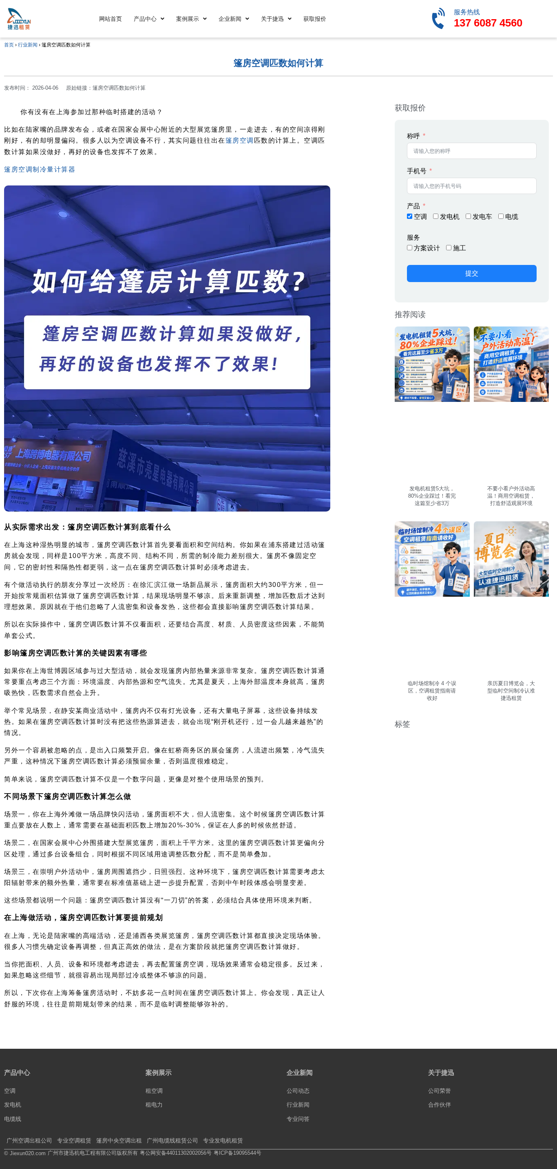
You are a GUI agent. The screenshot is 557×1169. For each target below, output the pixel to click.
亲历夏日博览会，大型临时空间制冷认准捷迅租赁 (511, 690)
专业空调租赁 (74, 1140)
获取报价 (314, 18)
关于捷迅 (272, 18)
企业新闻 (230, 18)
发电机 (12, 1104)
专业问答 (298, 1119)
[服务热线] (440, 19)
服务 (413, 237)
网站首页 (110, 18)
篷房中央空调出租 (119, 1140)
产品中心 (145, 18)
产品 (413, 206)
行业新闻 (28, 45)
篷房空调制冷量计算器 (39, 169)
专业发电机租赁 (223, 1140)
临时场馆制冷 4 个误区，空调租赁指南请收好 (432, 690)
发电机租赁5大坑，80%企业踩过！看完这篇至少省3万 (432, 495)
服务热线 (467, 12)
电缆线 (12, 1119)
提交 (471, 273)
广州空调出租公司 (29, 1140)
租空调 (154, 1090)
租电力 (154, 1104)
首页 (9, 45)
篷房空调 (239, 140)
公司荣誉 (439, 1090)
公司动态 (298, 1090)
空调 (9, 1090)
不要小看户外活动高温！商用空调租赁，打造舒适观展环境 (511, 495)
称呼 (413, 135)
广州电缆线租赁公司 (172, 1140)
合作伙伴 (439, 1104)
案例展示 (187, 18)
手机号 (417, 171)
